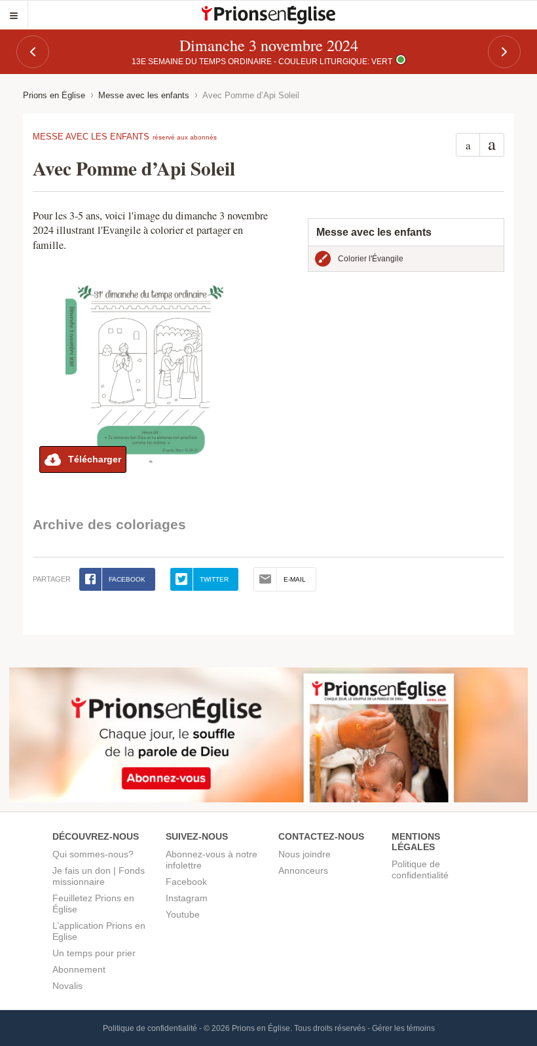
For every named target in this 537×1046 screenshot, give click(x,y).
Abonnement (78, 969)
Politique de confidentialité (420, 869)
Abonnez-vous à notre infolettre (211, 859)
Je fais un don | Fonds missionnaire (98, 876)
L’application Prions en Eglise (98, 931)
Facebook (186, 881)
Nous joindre (304, 854)
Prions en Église (54, 95)
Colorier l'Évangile (370, 258)
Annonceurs (303, 870)
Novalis (67, 986)
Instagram (187, 898)
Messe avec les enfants (143, 95)
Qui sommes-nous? (93, 854)
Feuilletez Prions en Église (93, 903)
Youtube (183, 914)
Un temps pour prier (94, 953)
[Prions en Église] (268, 15)
